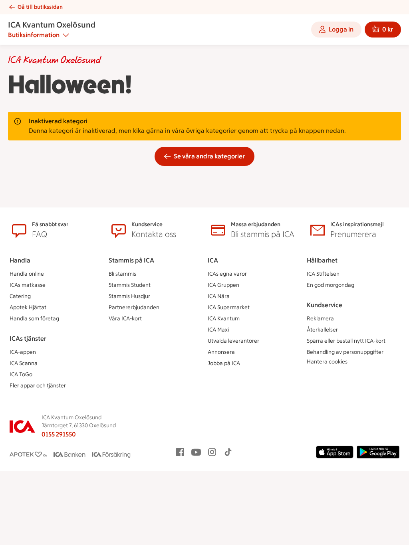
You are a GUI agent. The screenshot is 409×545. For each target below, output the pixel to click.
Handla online (27, 274)
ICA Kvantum (224, 318)
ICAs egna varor (227, 274)
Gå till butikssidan (40, 7)
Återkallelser (322, 329)
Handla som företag (34, 318)
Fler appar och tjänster (38, 385)
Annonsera (221, 352)
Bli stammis (122, 274)
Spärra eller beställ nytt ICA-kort (346, 341)
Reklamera (320, 318)
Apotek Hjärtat (28, 307)
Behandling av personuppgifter (345, 352)
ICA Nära (219, 296)
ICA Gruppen (223, 285)
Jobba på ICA (224, 363)
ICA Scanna (24, 363)
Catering (20, 296)
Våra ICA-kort (125, 318)
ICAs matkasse (28, 285)
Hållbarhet (322, 260)
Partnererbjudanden (134, 307)
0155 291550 (59, 434)
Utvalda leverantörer (233, 341)
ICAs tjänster (28, 338)
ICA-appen (23, 352)
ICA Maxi (218, 329)
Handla (20, 260)
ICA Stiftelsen (323, 274)
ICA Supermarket (229, 307)
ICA (213, 260)
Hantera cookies (327, 361)
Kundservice (324, 305)
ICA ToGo (21, 374)
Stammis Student (130, 285)
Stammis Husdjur (129, 296)
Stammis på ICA (131, 260)
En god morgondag (330, 285)
